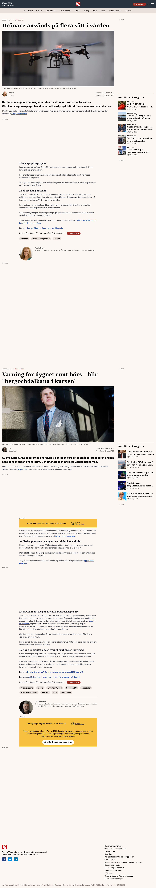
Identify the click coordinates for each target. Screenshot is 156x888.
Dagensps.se (6, 20)
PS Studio (128, 11)
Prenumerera (139, 4)
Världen (39, 11)
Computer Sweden (19, 114)
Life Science (19, 20)
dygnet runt (22, 469)
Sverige (45, 692)
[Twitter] (10, 859)
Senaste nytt (28, 11)
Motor (95, 11)
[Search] (148, 4)
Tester (57, 239)
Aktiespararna (27, 688)
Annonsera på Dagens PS (114, 868)
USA (55, 692)
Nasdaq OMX (71, 688)
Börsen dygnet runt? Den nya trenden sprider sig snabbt (55, 672)
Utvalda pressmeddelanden (115, 849)
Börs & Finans (51, 11)
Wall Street (66, 692)
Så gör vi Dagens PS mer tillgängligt (118, 876)
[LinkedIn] (16, 859)
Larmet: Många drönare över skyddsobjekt (45, 228)
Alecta (40, 688)
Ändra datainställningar (113, 879)
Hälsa (103, 11)
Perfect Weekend (115, 11)
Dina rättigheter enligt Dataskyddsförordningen (123, 862)
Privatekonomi (65, 11)
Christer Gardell (55, 688)
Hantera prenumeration (113, 846)
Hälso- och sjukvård (41, 239)
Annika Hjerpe (40, 248)
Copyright (108, 854)
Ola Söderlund (40, 702)
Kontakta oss (109, 851)
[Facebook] (4, 859)
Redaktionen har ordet (113, 870)
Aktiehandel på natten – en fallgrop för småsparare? (54, 677)
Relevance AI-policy (112, 865)
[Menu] (152, 4)
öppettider (86, 688)
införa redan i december (65, 536)
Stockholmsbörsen (29, 692)
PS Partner (108, 873)
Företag (86, 11)
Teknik (77, 11)
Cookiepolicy (109, 860)
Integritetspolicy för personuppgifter (119, 857)
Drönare (24, 239)
